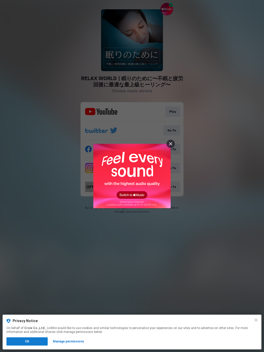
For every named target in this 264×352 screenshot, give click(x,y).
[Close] (256, 320)
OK (27, 341)
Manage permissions (68, 341)
